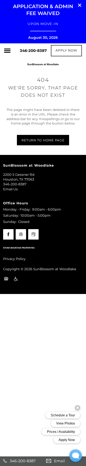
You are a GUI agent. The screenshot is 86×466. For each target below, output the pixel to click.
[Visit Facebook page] (8, 234)
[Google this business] (33, 234)
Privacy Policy (14, 259)
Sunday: (9, 222)
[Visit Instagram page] (21, 234)
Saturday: (11, 215)
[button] (80, 5)
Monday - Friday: (16, 209)
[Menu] (7, 50)
